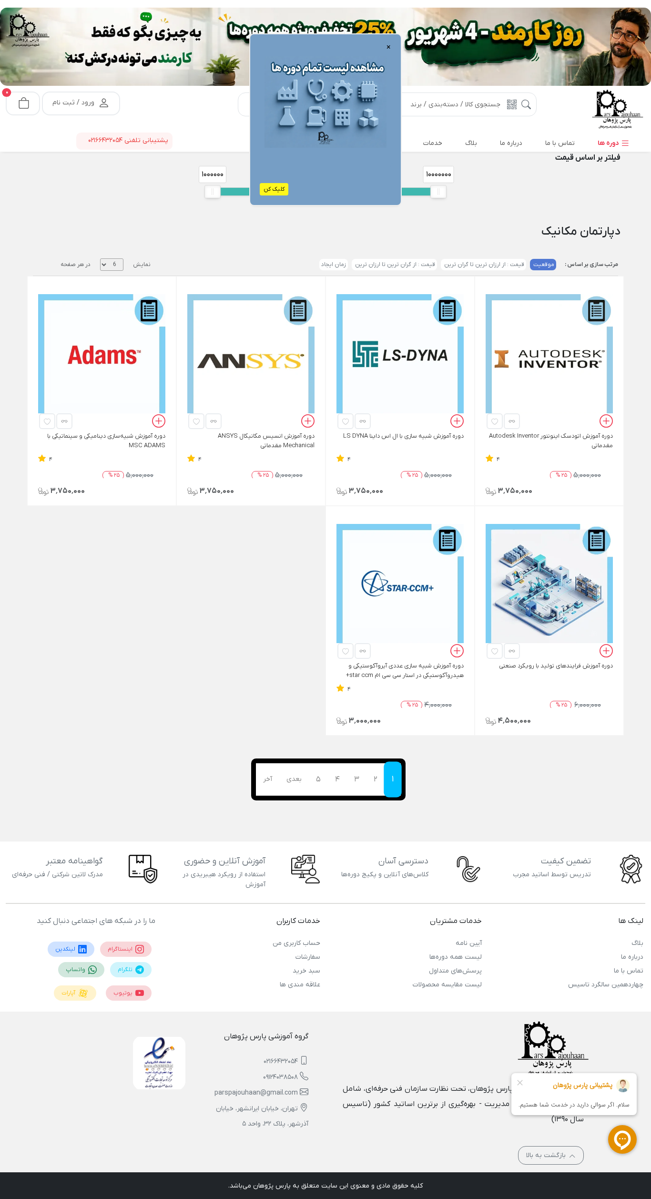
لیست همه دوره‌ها (455, 957)
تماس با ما (628, 970)
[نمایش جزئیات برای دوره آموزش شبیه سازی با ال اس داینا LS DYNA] (400, 357)
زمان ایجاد (333, 264)
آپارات (69, 993)
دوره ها (609, 143)
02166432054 (281, 1061)
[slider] (212, 191)
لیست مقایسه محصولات (447, 984)
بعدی (294, 779)
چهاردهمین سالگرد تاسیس (605, 984)
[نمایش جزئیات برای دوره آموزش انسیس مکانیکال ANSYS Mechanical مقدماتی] (251, 357)
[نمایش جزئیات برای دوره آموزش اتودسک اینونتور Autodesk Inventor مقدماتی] (549, 357)
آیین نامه (469, 943)
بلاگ (637, 943)
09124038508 (280, 1077)
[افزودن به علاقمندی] (495, 421)
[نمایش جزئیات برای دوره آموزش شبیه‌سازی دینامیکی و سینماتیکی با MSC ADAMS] (101, 357)
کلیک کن (274, 189)
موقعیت (543, 264)
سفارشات (307, 957)
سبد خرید (306, 970)
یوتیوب (123, 993)
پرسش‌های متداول (455, 970)
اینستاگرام (121, 949)
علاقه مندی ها (300, 984)
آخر (267, 779)
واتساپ (76, 970)
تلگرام (126, 970)
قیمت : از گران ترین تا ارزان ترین (394, 264)
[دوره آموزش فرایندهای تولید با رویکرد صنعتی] (549, 587)
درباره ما (632, 957)
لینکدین (66, 949)
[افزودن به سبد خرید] (606, 422)
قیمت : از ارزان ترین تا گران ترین (483, 264)
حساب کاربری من (296, 943)
